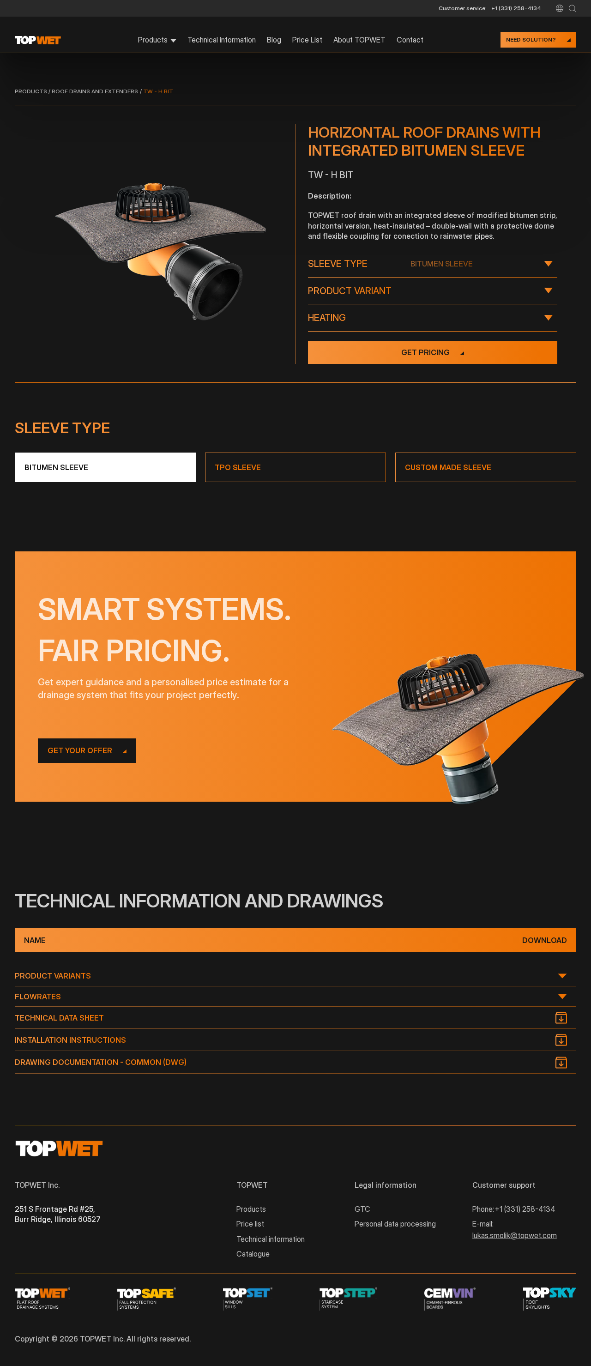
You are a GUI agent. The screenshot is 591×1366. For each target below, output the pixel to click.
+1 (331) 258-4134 (516, 8)
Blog (274, 39)
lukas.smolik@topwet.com (514, 1235)
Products (31, 91)
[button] (559, 8)
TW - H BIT (158, 91)
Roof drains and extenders (95, 91)
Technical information (221, 39)
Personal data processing (395, 1223)
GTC (362, 1209)
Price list (250, 1223)
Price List (307, 39)
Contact (410, 39)
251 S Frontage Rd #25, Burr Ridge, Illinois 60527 (58, 1214)
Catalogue (253, 1253)
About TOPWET (359, 39)
